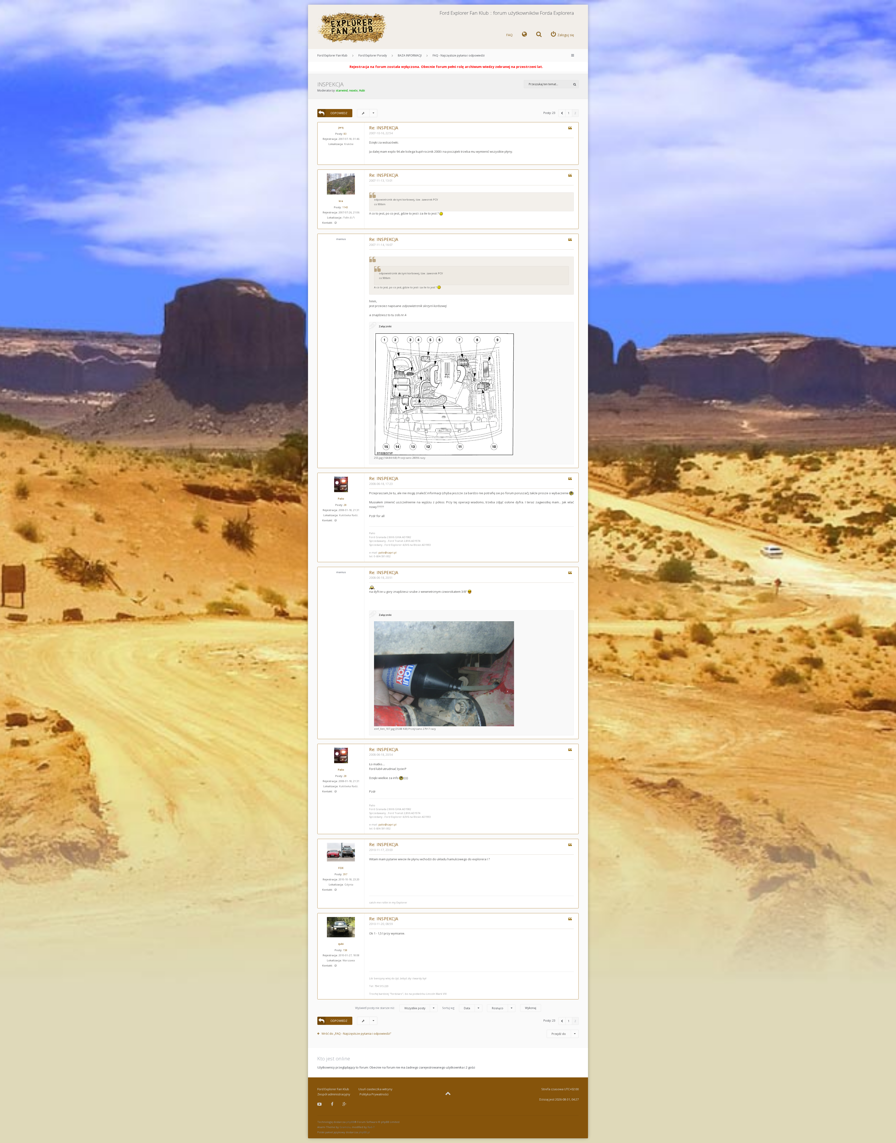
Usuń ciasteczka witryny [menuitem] (375, 1089)
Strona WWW (335, 223)
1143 (345, 207)
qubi (341, 943)
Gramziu (345, 1127)
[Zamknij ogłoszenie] (584, 65)
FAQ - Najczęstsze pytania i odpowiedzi (459, 55)
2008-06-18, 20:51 (381, 578)
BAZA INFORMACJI (410, 55)
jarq (340, 127)
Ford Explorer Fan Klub (332, 55)
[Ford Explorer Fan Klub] (352, 27)
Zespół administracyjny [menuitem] (333, 1094)
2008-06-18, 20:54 (381, 755)
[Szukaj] (574, 84)
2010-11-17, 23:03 (381, 850)
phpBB (350, 1122)
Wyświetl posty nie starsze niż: (390, 1008)
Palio (341, 498)
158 (345, 950)
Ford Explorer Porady (372, 55)
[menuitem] (524, 35)
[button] (562, 113)
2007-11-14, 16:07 (381, 245)
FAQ (509, 35)
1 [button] (569, 113)
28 (345, 505)
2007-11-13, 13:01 (381, 181)
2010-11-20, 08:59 (381, 924)
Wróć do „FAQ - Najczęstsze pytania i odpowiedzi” (356, 1033)
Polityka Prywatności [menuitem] (374, 1094)
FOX (340, 868)
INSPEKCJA (330, 84)
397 (345, 874)
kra (341, 201)
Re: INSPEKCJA (383, 128)
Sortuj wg (456, 1008)
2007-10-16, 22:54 (381, 133)
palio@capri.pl (387, 552)
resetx (353, 90)
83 (345, 133)
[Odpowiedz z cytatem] (570, 128)
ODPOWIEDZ (338, 113)
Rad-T (371, 1127)
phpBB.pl (364, 1132)
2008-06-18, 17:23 (381, 484)
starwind (342, 90)
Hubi (362, 90)
